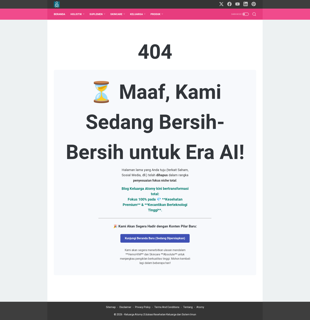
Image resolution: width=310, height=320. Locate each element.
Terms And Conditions (166, 307)
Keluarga (136, 14)
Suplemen (96, 14)
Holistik (76, 14)
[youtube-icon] (237, 4)
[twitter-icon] (221, 4)
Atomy (200, 307)
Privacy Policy (143, 307)
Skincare (116, 14)
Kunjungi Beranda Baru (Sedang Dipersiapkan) (155, 238)
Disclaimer (125, 307)
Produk (155, 14)
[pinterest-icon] (253, 4)
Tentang (188, 307)
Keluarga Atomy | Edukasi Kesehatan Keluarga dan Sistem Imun (160, 314)
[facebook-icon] (229, 4)
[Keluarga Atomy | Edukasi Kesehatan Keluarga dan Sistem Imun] (59, 4)
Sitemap (111, 307)
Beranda (59, 14)
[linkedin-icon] (245, 4)
